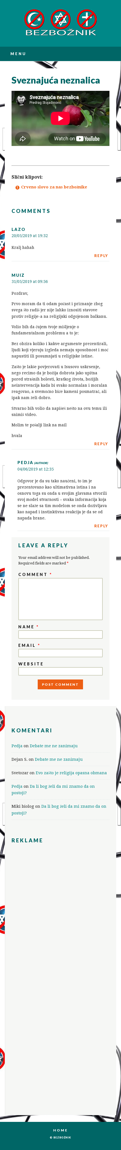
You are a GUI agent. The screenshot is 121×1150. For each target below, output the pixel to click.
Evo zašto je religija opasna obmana (71, 772)
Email (29, 645)
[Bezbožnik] (60, 35)
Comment (35, 574)
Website (31, 663)
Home (60, 1130)
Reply (101, 255)
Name (28, 626)
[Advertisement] (60, 891)
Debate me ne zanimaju (54, 745)
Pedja (25, 462)
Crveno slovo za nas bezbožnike (54, 186)
